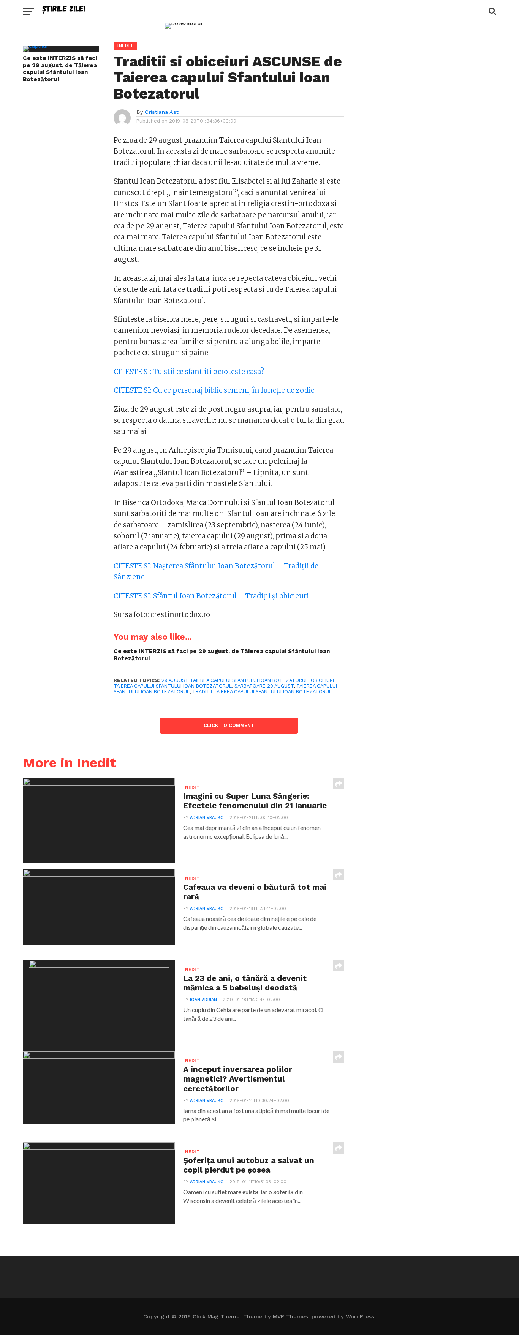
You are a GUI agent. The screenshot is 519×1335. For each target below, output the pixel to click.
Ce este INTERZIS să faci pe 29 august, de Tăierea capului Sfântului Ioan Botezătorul (60, 69)
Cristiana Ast (162, 112)
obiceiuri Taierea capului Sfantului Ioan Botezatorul (224, 683)
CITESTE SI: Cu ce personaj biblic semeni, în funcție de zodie (214, 390)
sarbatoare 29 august (264, 686)
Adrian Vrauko (207, 817)
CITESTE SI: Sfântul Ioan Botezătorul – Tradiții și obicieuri (211, 596)
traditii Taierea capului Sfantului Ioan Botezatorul (262, 691)
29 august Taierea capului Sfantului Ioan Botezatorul (234, 680)
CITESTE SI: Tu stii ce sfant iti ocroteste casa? (189, 371)
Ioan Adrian (203, 999)
